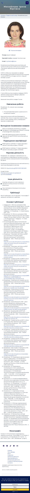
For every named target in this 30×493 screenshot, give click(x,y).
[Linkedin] (13, 445)
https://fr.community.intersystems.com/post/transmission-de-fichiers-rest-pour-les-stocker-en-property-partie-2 (16, 255)
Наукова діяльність (13, 458)
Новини (10, 450)
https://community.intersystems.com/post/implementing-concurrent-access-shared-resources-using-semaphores (16, 299)
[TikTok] (10, 445)
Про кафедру (11, 452)
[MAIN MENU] (27, 2)
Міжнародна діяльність (14, 459)
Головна (3, 15)
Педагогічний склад (11, 15)
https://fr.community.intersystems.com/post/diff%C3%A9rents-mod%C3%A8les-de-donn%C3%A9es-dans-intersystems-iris (16, 277)
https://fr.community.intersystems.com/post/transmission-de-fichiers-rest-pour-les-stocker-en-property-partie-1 (16, 243)
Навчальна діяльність (13, 456)
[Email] (17, 445)
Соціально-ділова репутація (15, 461)
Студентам (10, 455)
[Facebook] (3, 445)
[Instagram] (7, 445)
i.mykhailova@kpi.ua (11, 61)
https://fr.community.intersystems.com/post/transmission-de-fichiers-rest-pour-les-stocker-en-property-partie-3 (16, 266)
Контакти (10, 463)
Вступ (9, 453)
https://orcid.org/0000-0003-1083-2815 (16, 168)
